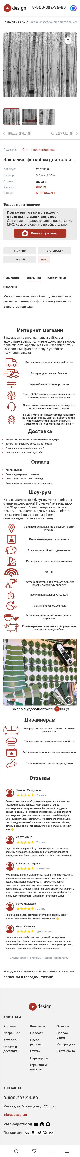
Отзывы (63, 1026)
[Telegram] (39, 1132)
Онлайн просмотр (44, 233)
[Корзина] (52, 1151)
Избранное (11, 1033)
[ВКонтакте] (27, 1132)
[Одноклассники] (33, 1132)
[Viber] (45, 1132)
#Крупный (20, 250)
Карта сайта (66, 1051)
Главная (9, 22)
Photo (41, 187)
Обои (21, 22)
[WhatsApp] (51, 1132)
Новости (36, 1033)
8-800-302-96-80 (49, 7)
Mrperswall (46, 193)
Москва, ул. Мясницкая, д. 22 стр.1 (29, 1106)
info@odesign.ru (15, 1115)
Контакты (37, 1026)
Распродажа (66, 1044)
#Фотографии (55, 250)
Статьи (35, 1051)
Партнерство (40, 1058)
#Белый (20, 259)
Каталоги (10, 1040)
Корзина (9, 1026)
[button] (58, 700)
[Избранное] (34, 1151)
